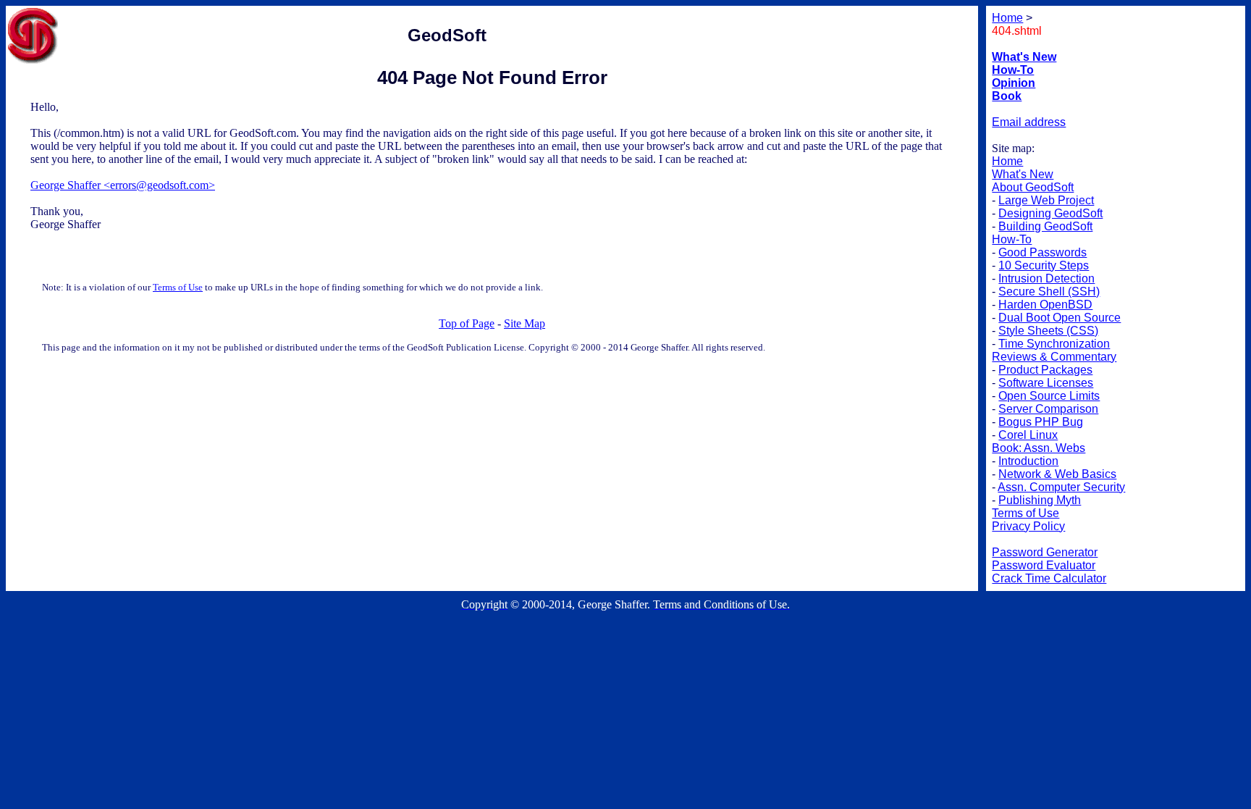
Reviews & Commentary (1054, 357)
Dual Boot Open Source (1059, 317)
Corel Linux (1028, 435)
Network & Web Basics (1057, 474)
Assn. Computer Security (1061, 487)
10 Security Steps (1043, 265)
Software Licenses (1045, 383)
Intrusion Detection (1046, 278)
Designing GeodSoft (1050, 213)
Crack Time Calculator (1049, 578)
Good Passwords (1042, 252)
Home (1007, 161)
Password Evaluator (1043, 565)
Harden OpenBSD (1045, 304)
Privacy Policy (1028, 526)
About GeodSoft (1033, 187)
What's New (1022, 174)
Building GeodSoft (1045, 226)
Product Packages (1045, 370)
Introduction (1028, 461)
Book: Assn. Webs (1038, 448)
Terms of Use (178, 287)
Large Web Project (1046, 200)
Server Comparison (1048, 409)
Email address (1029, 122)
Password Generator (1045, 552)
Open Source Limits (1049, 396)
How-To (1012, 239)
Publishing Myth (1039, 500)
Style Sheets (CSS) (1048, 330)
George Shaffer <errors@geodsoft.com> (122, 185)
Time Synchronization (1054, 344)
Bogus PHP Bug (1040, 422)
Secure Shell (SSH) (1049, 291)
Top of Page (466, 323)
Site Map (524, 323)
